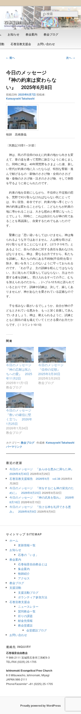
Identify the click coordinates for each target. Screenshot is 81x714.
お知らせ (13, 34)
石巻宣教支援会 (21, 44)
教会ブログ (51, 34)
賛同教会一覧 (27, 611)
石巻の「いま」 (28, 555)
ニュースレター (28, 606)
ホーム (13, 540)
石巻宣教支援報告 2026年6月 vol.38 (34, 478)
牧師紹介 (24, 573)
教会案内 (31, 34)
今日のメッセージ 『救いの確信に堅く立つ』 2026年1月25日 (20, 417)
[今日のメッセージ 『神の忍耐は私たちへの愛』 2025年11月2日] (20, 355)
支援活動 (15, 587)
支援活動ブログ (28, 592)
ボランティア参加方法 (32, 597)
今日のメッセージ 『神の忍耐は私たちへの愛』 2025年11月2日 (20, 371)
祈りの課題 (25, 616)
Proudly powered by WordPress (40, 706)
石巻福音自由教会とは (32, 564)
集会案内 (24, 569)
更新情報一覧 (27, 545)
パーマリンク (14, 447)
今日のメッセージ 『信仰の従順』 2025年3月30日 (52, 369)
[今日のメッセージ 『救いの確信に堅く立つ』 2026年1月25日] (20, 400)
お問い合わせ (46, 44)
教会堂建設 (25, 625)
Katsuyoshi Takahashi (20, 98)
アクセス (24, 578)
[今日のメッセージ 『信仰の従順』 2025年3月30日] (52, 355)
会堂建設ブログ (36, 630)
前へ (10, 58)
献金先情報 (25, 620)
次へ (70, 58)
